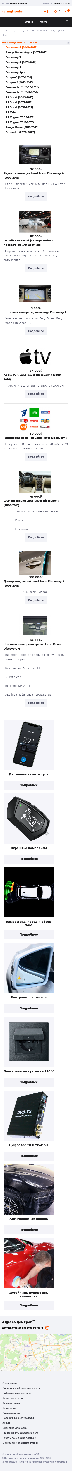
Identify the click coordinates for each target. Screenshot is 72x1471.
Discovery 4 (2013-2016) (21, 62)
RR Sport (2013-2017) (19, 102)
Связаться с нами (12, 1398)
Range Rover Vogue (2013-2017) (26, 52)
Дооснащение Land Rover (27, 30)
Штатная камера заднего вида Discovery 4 (36, 312)
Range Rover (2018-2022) (22, 127)
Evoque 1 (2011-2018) (19, 77)
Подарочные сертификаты (18, 1418)
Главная (6, 30)
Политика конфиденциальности (21, 1388)
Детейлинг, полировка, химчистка (28, 1294)
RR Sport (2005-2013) (19, 97)
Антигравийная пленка (28, 1219)
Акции (6, 1423)
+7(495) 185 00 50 (18, 3)
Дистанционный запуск (28, 774)
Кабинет (46, 11)
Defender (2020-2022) (20, 132)
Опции (29, 21)
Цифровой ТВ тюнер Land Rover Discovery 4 (36, 438)
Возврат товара (11, 1403)
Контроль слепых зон (29, 997)
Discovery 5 (13, 67)
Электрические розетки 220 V (29, 1071)
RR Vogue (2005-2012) (20, 117)
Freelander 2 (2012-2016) (22, 92)
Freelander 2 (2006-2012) (22, 87)
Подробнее (28, 785)
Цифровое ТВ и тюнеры (28, 1145)
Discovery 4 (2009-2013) (21, 47)
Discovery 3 (13, 57)
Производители (11, 1413)
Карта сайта (9, 1408)
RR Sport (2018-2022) (19, 107)
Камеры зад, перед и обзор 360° (28, 923)
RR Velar (11, 112)
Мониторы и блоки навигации (20, 1442)
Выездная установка (14, 1428)
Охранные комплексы (29, 848)
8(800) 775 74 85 (62, 3)
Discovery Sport (16, 72)
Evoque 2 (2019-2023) (20, 82)
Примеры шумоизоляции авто (20, 1433)
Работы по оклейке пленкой (19, 1437)
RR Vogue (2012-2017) (20, 122)
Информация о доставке (16, 1393)
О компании (9, 1383)
